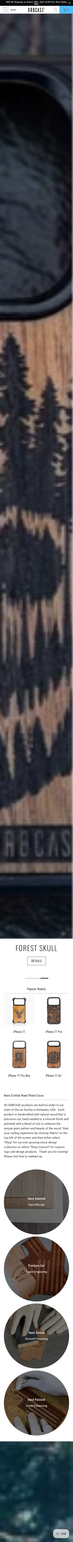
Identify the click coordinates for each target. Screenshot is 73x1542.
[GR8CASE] (36, 10)
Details (36, 960)
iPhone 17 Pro (54, 1014)
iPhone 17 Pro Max (19, 1058)
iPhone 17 (19, 1014)
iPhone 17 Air (54, 1058)
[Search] (55, 9)
